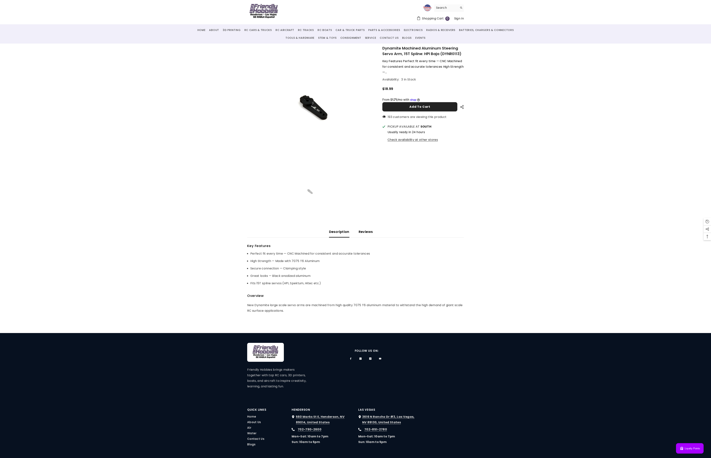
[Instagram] (360, 358)
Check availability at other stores (413, 140)
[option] (309, 107)
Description (339, 231)
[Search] (449, 7)
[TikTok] (370, 358)
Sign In (459, 18)
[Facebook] (350, 358)
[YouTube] (380, 358)
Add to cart (419, 107)
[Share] (460, 107)
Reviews (366, 231)
